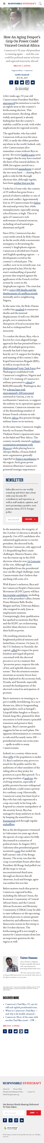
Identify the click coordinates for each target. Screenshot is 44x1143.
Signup (32, 1113)
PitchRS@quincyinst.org (11, 1094)
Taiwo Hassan (22, 75)
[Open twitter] (10, 1120)
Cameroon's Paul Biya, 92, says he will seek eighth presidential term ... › (22, 1005)
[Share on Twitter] (11, 82)
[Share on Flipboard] (27, 82)
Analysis (18, 66)
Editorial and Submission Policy (13, 1092)
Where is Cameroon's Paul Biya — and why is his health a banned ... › (21, 1012)
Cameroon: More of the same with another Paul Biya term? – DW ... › (21, 1018)
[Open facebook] (5, 1120)
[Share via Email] (33, 82)
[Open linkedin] (22, 1120)
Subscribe (29, 519)
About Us (6, 1089)
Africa (27, 66)
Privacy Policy (17, 1089)
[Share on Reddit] (22, 82)
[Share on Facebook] (17, 82)
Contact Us (31, 1092)
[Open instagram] (16, 1120)
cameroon (28, 70)
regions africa (17, 70)
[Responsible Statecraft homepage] (22, 1083)
